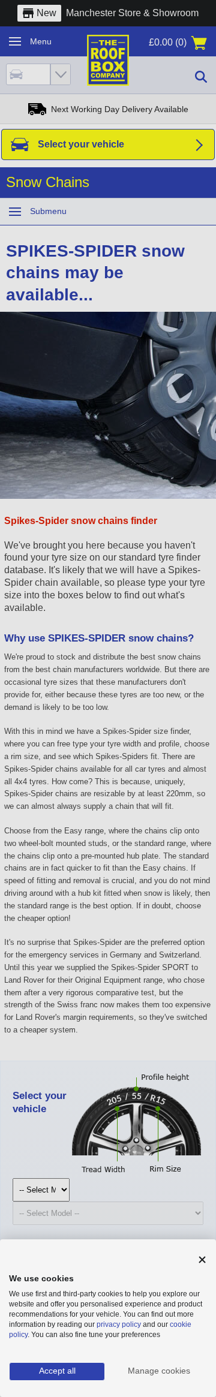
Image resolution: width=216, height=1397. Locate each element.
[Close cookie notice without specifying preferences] (202, 1260)
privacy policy (119, 1324)
